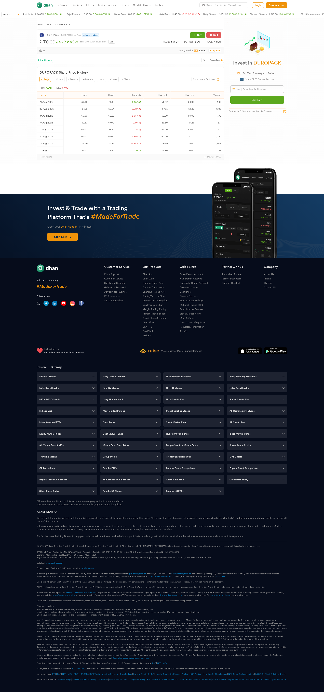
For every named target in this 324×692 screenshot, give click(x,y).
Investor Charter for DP (143, 674)
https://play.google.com (171, 595)
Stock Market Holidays (191, 300)
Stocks (50, 24)
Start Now (257, 100)
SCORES (85, 674)
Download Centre (189, 287)
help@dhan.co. (87, 568)
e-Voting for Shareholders (215, 674)
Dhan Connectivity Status (193, 322)
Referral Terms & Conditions (198, 679)
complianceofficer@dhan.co (161, 576)
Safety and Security (114, 283)
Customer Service (113, 278)
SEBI (54, 674)
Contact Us (270, 287)
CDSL (76, 674)
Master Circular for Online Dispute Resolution (266, 679)
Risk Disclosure (153, 679)
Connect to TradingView (155, 300)
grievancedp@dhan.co (181, 574)
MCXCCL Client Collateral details (270, 674)
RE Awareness (111, 296)
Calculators (185, 291)
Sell (215, 35)
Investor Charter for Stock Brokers (117, 674)
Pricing (267, 278)
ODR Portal (95, 674)
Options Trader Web (153, 287)
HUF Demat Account (191, 278)
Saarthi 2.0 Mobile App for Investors (228, 679)
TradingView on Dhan (154, 296)
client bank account (54, 563)
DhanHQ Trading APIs (154, 291)
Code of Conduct (231, 283)
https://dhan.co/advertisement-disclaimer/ (130, 658)
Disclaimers (77, 679)
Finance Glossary (189, 296)
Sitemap (56, 367)
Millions (147, 335)
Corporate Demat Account (194, 283)
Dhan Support (111, 274)
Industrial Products (90, 35)
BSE (154, 663)
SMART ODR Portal (88, 592)
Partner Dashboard (231, 278)
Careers (268, 283)
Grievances (103, 679)
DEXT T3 (147, 326)
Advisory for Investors (115, 291)
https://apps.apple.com (220, 595)
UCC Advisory (196, 674)
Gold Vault (148, 331)
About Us (269, 274)
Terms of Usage (64, 679)
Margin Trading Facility (154, 309)
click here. (221, 576)
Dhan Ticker (149, 322)
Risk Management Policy (134, 679)
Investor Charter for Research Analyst (171, 674)
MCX (165, 663)
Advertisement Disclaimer (173, 679)
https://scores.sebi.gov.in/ (63, 595)
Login (258, 5)
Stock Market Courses (191, 309)
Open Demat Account (191, 274)
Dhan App (148, 274)
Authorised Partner (232, 274)
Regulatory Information (192, 326)
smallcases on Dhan (153, 305)
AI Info (183, 331)
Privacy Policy (90, 679)
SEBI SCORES (72, 592)
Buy (199, 35)
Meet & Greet (187, 318)
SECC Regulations (113, 300)
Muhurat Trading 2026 (192, 305)
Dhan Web (148, 278)
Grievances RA (115, 679)
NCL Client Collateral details (241, 674)
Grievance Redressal (115, 287)
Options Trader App (153, 283)
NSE (159, 663)
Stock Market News (190, 313)
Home (40, 24)
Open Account (277, 5)
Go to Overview (211, 60)
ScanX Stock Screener (154, 318)
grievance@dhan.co (137, 574)
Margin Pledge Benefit (154, 313)
